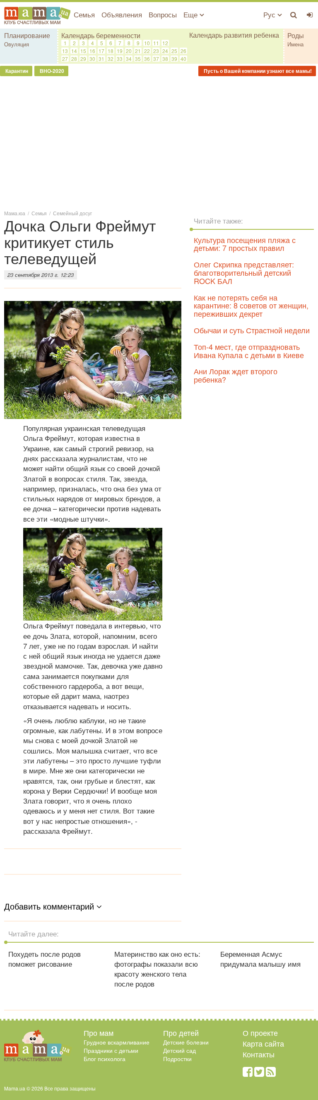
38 (165, 58)
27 (65, 58)
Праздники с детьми (111, 1050)
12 (165, 43)
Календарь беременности (100, 35)
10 (147, 43)
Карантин (16, 71)
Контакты (259, 1054)
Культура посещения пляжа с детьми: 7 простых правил (245, 243)
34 (129, 58)
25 (174, 51)
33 (120, 58)
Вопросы (163, 14)
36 (147, 58)
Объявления (121, 14)
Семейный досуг (72, 213)
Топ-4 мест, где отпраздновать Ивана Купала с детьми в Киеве (249, 350)
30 (92, 58)
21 (138, 51)
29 (83, 58)
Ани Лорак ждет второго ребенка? (235, 375)
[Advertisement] (159, 142)
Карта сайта (263, 1043)
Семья (84, 14)
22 (147, 51)
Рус (270, 14)
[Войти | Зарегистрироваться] (310, 14)
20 (129, 51)
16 (92, 51)
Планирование (27, 35)
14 (74, 51)
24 (165, 51)
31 (101, 58)
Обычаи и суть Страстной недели (252, 330)
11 (156, 43)
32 (110, 58)
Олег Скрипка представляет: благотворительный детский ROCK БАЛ (244, 272)
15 (83, 51)
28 (74, 58)
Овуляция (16, 44)
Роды (295, 35)
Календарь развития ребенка (234, 35)
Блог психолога (104, 1058)
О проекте (260, 1032)
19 (120, 51)
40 (183, 58)
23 (156, 51)
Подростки (177, 1058)
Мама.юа (14, 213)
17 (101, 51)
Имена (295, 44)
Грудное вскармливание (116, 1042)
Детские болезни (186, 1042)
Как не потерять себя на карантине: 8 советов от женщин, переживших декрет (251, 305)
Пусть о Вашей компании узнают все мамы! (257, 71)
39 (174, 58)
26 (183, 51)
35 (138, 58)
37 (156, 58)
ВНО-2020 (51, 71)
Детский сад (179, 1050)
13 (65, 51)
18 (110, 51)
